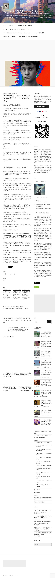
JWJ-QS (6, 308)
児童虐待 (16, 308)
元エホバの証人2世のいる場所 (21, 11)
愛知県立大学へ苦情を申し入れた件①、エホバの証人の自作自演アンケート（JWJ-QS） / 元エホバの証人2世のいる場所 (19, 329)
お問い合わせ (6, 36)
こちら (48, 101)
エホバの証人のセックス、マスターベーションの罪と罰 (46, 343)
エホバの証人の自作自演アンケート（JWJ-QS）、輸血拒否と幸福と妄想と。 (17, 292)
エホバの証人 (7, 306)
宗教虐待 (20, 308)
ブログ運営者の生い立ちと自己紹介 (24, 25)
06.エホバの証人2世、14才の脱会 (43, 465)
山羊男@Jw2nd (15, 93)
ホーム (4, 25)
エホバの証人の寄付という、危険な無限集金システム (46, 353)
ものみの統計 (11, 308)
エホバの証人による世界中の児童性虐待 (12, 32)
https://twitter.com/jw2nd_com (42, 202)
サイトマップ (27, 32)
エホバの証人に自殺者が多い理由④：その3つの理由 (46, 412)
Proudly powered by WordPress (10, 575)
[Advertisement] (27, 50)
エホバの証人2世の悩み (15, 306)
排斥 (23, 308)
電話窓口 (14, 36)
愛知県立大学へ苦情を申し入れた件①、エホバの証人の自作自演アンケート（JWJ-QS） (7, 292)
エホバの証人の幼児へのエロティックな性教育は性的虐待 (46, 382)
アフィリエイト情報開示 (38, 32)
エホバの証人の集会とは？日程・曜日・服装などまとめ (46, 333)
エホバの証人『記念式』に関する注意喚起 (28, 36)
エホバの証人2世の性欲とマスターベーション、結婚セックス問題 (46, 421)
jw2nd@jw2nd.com (43, 197)
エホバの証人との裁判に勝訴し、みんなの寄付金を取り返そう (17, 29)
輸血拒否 (21, 306)
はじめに (11, 25)
